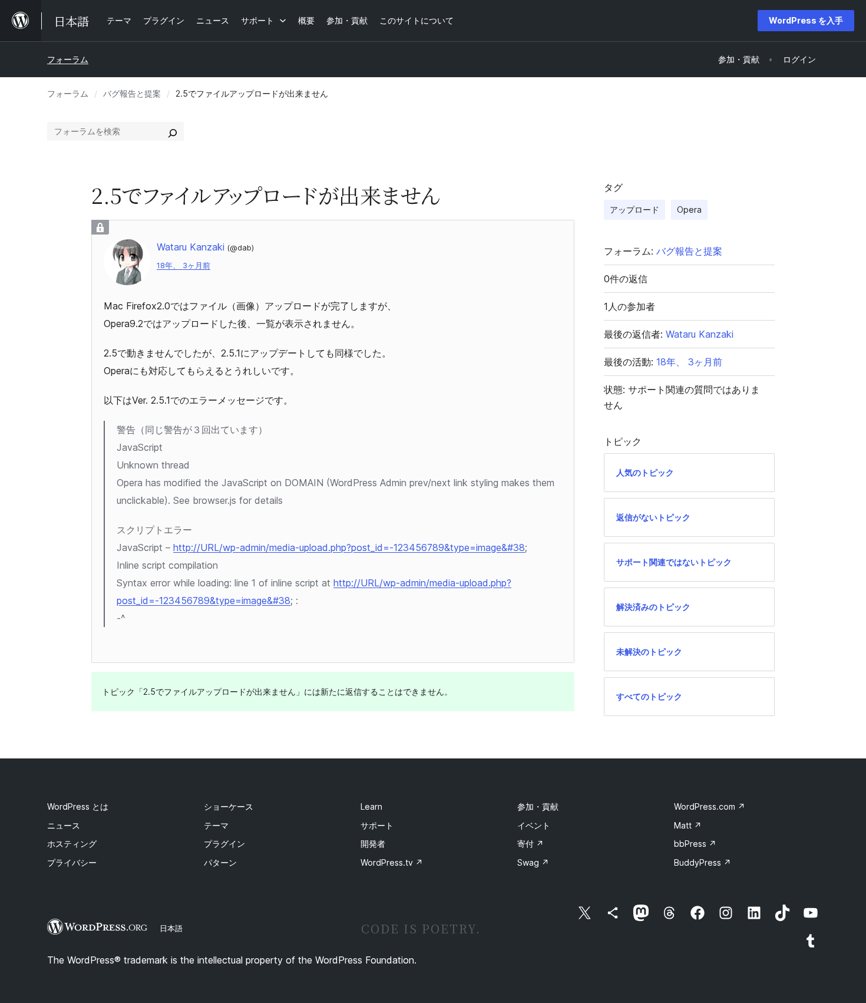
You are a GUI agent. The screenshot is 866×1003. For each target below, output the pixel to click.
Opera (689, 209)
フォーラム (67, 59)
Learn (371, 806)
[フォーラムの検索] (172, 131)
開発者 (373, 844)
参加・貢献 (537, 806)
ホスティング (72, 844)
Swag (533, 862)
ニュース (63, 825)
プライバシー (72, 862)
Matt (688, 825)
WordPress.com (709, 806)
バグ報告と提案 (132, 93)
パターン (220, 862)
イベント (533, 825)
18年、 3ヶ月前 (183, 265)
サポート (377, 825)
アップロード (634, 209)
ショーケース (228, 806)
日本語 (171, 928)
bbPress (695, 844)
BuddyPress (702, 862)
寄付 (530, 844)
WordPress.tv (392, 862)
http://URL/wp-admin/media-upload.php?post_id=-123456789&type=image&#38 (349, 547)
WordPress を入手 (806, 20)
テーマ (216, 825)
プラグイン (224, 844)
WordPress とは (77, 806)
